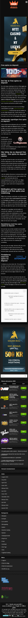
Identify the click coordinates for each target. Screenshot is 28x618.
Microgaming (5, 524)
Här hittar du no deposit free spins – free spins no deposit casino (14, 304)
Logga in (4, 560)
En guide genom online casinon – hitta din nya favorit (14, 451)
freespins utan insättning (7, 101)
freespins (18, 93)
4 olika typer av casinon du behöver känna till (12, 464)
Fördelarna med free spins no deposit (13, 319)
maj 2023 (4, 479)
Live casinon (5, 521)
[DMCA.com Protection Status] (7, 616)
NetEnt (3, 527)
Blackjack (4, 515)
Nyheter (4, 532)
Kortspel (4, 518)
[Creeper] (14, 616)
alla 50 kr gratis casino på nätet (15, 612)
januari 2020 (5, 508)
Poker (3, 541)
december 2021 (5, 496)
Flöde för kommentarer (7, 566)
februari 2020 (5, 505)
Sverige (3, 178)
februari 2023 (5, 488)
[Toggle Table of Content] (23, 291)
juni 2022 (4, 491)
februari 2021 (5, 499)
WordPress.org (5, 568)
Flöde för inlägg (5, 563)
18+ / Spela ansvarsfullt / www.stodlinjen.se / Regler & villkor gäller (14, 389)
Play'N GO (4, 538)
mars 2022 (4, 494)
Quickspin (4, 544)
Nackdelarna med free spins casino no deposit (16, 314)
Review (23, 390)
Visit (23, 388)
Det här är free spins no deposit (12, 293)
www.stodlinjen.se (8, 606)
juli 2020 (4, 502)
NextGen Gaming (6, 530)
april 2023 (4, 482)
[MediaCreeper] (21, 616)
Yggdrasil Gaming (6, 552)
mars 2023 (4, 485)
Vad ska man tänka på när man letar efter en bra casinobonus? (13, 454)
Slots (3, 549)
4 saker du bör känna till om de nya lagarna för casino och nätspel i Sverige (12, 461)
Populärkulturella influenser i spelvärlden (11, 457)
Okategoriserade (6, 535)
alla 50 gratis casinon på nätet (16, 614)
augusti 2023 (5, 477)
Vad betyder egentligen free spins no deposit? (16, 297)
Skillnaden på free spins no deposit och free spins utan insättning (14, 310)
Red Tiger (4, 547)
